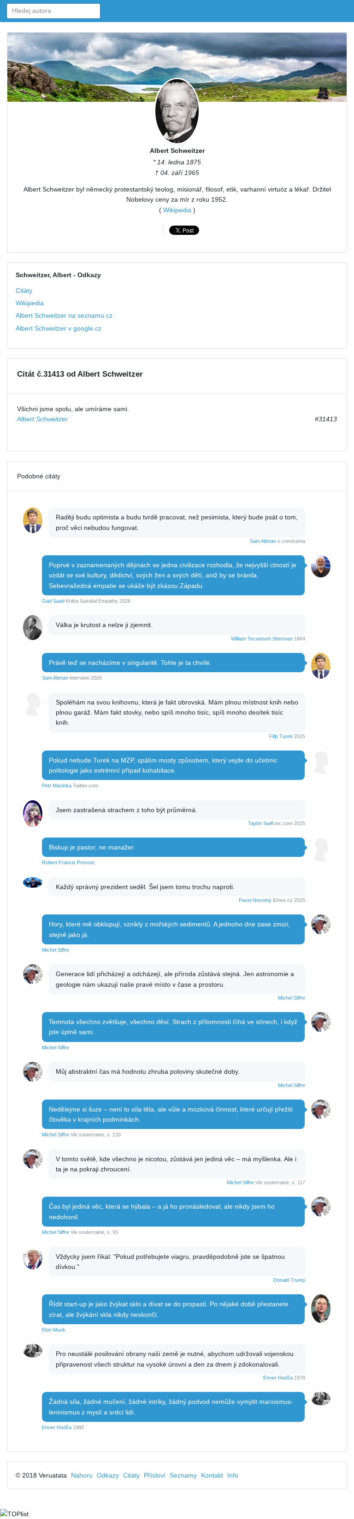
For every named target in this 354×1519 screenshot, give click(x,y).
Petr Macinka (56, 785)
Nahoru (82, 1475)
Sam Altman (263, 541)
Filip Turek (281, 736)
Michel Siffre (55, 950)
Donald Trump (289, 1280)
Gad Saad (53, 601)
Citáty (24, 290)
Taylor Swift (261, 823)
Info (232, 1475)
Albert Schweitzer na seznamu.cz (64, 315)
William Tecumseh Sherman (262, 638)
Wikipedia (177, 210)
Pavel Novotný (255, 900)
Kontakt (212, 1475)
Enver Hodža (278, 1377)
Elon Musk (53, 1330)
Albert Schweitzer (177, 150)
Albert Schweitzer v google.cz (58, 328)
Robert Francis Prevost (68, 862)
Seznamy (183, 1475)
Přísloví (154, 1475)
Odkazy (108, 1475)
